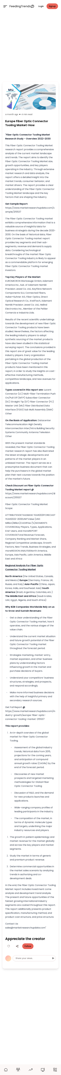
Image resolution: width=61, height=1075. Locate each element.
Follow (28, 946)
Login (41, 6)
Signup (52, 6)
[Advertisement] (30, 46)
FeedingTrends (20, 6)
